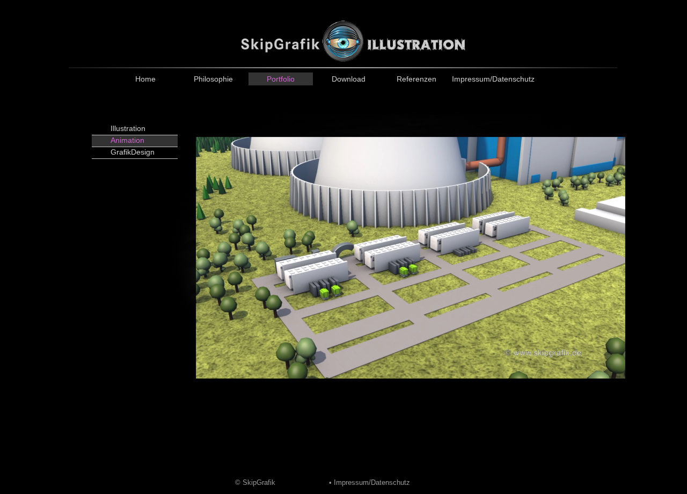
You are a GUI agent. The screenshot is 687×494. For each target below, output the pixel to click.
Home (145, 79)
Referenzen (416, 79)
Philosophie (213, 79)
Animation (127, 140)
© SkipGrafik (255, 482)
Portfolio (281, 79)
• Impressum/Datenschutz (369, 482)
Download (349, 79)
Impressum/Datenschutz (484, 79)
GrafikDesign (133, 152)
